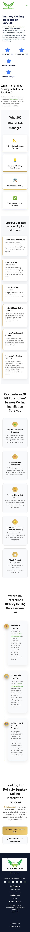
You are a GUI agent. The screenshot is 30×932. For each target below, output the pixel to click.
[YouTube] (25, 882)
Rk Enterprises (14, 99)
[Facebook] (5, 882)
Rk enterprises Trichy (15, 905)
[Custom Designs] (8, 72)
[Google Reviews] (9, 882)
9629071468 (15, 909)
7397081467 (15, 912)
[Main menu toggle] (26, 5)
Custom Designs (8, 77)
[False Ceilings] (7, 49)
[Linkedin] (13, 882)
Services (15, 898)
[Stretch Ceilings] (21, 49)
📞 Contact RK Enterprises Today (15, 830)
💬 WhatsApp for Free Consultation (15, 840)
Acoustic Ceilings (9, 65)
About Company (15, 889)
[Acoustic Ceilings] (8, 61)
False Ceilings (7, 54)
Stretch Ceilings (22, 54)
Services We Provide (15, 892)
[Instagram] (17, 882)
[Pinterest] (21, 882)
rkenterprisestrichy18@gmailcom (15, 907)
